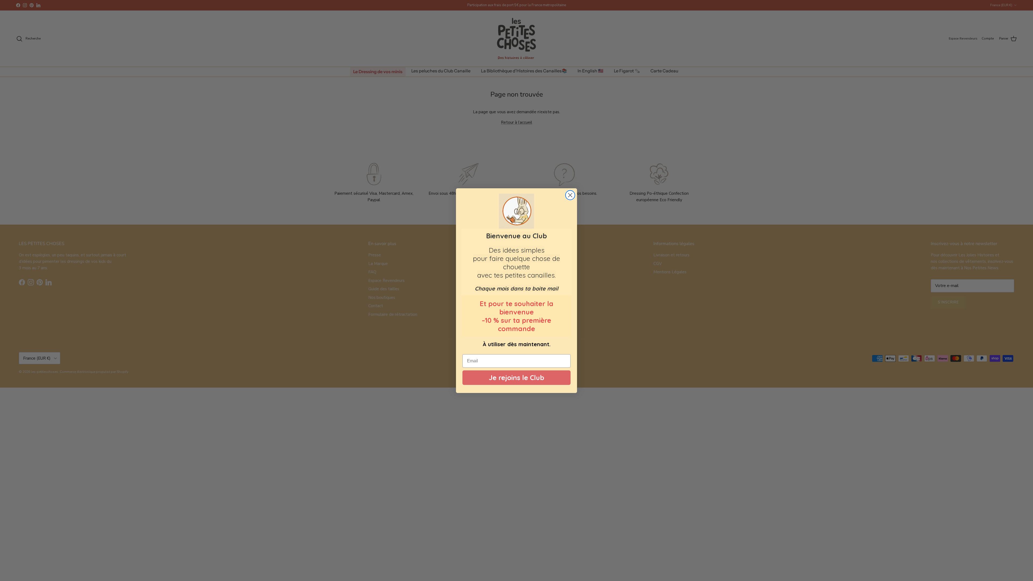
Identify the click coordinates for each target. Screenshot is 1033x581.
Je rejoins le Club (516, 377)
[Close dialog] (570, 195)
